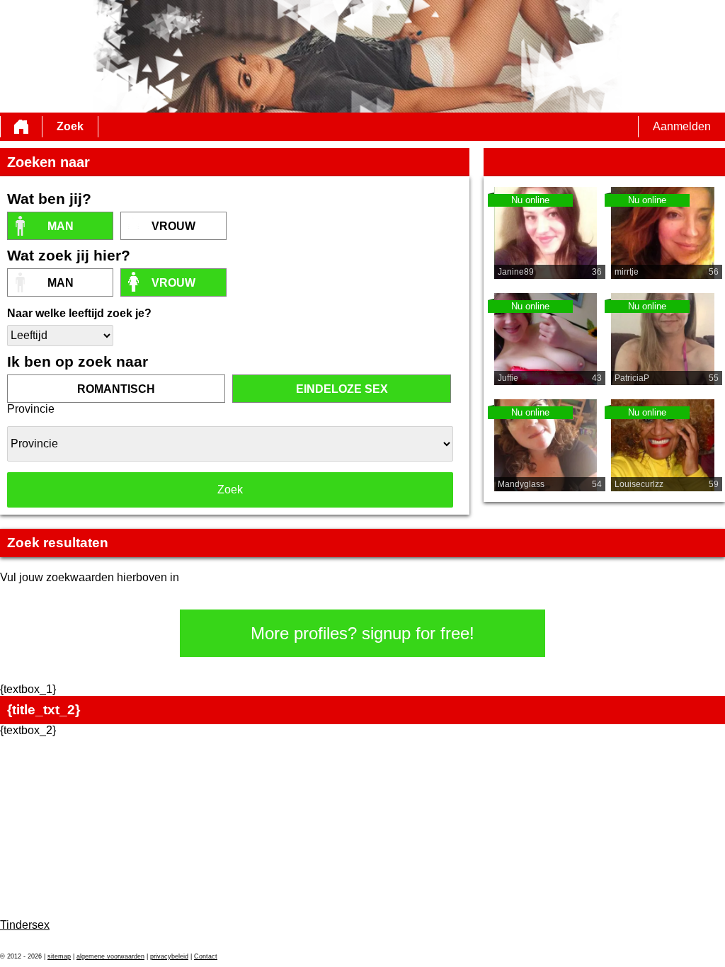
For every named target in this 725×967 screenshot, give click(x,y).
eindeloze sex (342, 389)
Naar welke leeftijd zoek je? (79, 313)
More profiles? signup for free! (362, 633)
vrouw (173, 226)
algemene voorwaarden (110, 956)
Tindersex (25, 925)
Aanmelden (682, 126)
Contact (205, 956)
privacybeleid (169, 956)
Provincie (31, 409)
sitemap (59, 956)
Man (60, 226)
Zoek (70, 126)
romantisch (116, 389)
